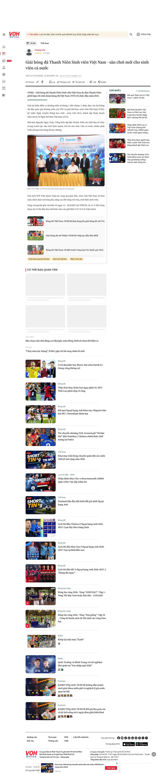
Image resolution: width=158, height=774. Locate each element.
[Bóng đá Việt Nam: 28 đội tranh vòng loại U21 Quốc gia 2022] (35, 250)
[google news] (136, 738)
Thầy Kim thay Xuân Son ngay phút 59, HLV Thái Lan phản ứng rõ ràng (80, 389)
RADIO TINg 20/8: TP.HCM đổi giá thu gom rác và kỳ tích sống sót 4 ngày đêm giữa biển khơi (82, 710)
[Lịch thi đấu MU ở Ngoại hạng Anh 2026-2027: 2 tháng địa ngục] (41, 573)
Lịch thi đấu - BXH (66, 475)
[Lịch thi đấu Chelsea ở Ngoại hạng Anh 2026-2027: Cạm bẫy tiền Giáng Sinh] (41, 528)
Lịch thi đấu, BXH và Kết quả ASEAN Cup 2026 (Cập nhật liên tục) (69, 34)
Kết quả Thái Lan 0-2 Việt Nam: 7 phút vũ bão (138, 96)
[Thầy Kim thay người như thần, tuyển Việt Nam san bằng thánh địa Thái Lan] (117, 143)
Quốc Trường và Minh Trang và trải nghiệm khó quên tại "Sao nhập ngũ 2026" (80, 664)
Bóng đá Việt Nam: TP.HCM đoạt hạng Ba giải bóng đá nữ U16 (75, 221)
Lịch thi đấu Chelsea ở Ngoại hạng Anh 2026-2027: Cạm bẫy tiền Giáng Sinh (80, 525)
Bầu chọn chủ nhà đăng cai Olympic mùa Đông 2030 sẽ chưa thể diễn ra (62, 340)
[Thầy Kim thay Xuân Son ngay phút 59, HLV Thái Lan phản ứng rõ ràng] (41, 391)
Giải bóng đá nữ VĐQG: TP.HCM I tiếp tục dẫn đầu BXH (72, 235)
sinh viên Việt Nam (60, 259)
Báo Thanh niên (77, 259)
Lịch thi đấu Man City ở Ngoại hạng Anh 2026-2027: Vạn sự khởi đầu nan (81, 548)
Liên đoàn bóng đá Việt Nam (39, 259)
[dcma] (139, 738)
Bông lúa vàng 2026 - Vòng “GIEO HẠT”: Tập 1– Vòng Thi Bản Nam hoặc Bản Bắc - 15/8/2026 (82, 594)
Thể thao (44, 43)
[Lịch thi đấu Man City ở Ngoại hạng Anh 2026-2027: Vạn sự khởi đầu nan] (41, 551)
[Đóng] (117, 763)
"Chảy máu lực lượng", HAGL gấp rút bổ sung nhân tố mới (55, 351)
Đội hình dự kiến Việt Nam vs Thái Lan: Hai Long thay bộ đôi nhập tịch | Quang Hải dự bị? (137, 113)
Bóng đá (61, 361)
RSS (66, 737)
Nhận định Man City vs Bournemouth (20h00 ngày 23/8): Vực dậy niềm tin (81, 480)
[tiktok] (125, 738)
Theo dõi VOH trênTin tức (70, 76)
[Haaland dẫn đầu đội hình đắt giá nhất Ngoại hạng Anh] (41, 505)
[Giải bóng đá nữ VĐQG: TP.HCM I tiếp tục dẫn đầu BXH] (35, 235)
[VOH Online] (32, 754)
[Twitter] (143, 738)
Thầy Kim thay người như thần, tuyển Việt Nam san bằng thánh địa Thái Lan (138, 142)
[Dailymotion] (146, 738)
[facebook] (42, 82)
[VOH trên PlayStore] (142, 744)
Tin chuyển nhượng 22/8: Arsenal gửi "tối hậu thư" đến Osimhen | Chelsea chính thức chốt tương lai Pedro (81, 436)
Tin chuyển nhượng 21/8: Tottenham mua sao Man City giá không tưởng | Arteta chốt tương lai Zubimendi (138, 159)
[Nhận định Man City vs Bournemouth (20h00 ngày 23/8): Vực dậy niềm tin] (41, 482)
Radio (60, 635)
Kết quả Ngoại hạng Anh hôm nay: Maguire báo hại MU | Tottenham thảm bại (82, 412)
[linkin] (132, 738)
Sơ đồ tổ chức (37, 767)
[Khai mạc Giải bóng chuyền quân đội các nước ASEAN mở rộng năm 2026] (41, 460)
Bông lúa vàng (64, 588)
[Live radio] (13, 61)
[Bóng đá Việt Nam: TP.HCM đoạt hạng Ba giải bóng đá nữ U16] (35, 221)
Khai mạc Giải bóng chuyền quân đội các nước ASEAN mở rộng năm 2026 (81, 457)
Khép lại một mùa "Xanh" (71, 639)
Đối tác (30, 741)
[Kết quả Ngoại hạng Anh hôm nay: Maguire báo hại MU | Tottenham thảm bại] (41, 414)
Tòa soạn (52, 737)
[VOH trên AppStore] (129, 744)
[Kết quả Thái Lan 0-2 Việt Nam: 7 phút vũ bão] (117, 99)
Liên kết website (80, 737)
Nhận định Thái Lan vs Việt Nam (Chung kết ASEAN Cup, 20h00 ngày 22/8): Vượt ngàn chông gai (137, 130)
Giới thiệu (29, 767)
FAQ (66, 741)
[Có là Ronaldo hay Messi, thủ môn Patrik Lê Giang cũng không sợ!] (41, 369)
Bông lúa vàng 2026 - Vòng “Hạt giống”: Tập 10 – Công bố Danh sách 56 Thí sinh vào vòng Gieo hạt (82, 618)
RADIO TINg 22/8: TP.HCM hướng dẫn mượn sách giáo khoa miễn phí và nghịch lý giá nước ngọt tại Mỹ (81, 688)
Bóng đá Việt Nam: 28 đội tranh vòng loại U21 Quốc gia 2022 (74, 249)
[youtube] (122, 738)
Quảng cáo (32, 737)
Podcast (61, 681)
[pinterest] (129, 738)
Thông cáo (53, 741)
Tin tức (33, 43)
